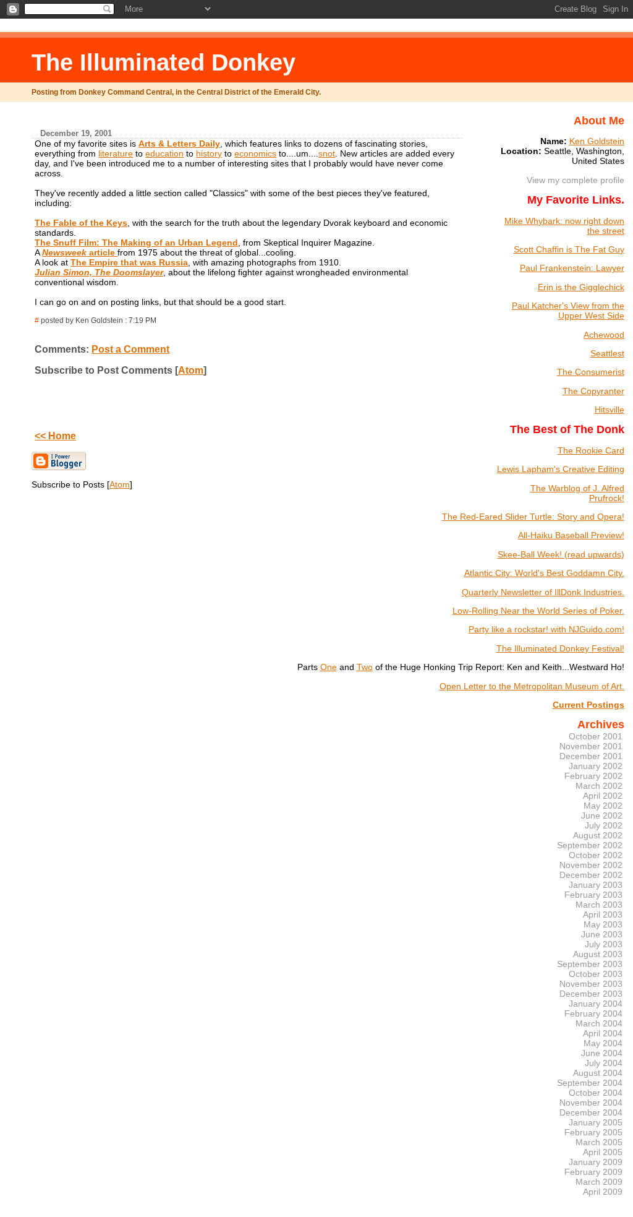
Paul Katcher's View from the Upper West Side (568, 310)
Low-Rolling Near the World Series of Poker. (538, 611)
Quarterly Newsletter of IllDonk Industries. (543, 592)
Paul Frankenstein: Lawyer (572, 268)
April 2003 (602, 914)
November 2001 (590, 746)
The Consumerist (590, 372)
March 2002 (599, 786)
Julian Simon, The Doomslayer (99, 272)
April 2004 (602, 1033)
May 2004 (603, 1043)
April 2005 (602, 1152)
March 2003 (599, 905)
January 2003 (595, 885)
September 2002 (589, 845)
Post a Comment (130, 349)
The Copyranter (593, 391)
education (164, 153)
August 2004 (597, 1073)
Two (365, 667)
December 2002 (590, 875)
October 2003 (595, 974)
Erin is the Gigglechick (581, 287)
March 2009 (599, 1182)
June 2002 (601, 815)
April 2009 (602, 1192)
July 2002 (603, 825)
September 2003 (589, 964)
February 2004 (593, 1013)
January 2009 (595, 1162)
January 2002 (595, 766)
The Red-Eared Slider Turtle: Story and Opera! (533, 517)
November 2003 (590, 984)
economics (255, 153)
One (328, 667)
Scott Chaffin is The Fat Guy (569, 249)
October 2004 (595, 1093)
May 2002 (603, 806)
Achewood (604, 335)
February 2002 (593, 776)
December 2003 (590, 994)
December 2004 (590, 1112)
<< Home (55, 436)
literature (115, 153)
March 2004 (599, 1023)
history (209, 153)
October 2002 (595, 855)
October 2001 (595, 736)
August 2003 (597, 954)
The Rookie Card (591, 450)
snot (326, 153)
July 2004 (603, 1063)
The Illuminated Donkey (163, 62)
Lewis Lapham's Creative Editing (560, 469)
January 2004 (595, 1003)
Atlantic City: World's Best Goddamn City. (544, 573)
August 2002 (597, 835)
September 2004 (589, 1083)
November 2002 (590, 865)
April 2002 (602, 796)
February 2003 (593, 895)
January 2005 (595, 1122)
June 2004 (601, 1053)
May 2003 (603, 924)
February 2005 (593, 1132)
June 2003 (601, 934)
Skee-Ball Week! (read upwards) (561, 554)
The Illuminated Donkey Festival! (560, 648)
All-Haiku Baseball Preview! (571, 535)
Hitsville (609, 410)
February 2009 (593, 1172)
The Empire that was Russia (129, 262)
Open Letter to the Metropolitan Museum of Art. (532, 686)
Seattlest (607, 353)
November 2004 (590, 1102)
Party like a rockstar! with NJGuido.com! (546, 629)
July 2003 (603, 944)
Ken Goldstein (596, 141)
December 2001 (590, 756)
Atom (190, 370)
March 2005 (599, 1142)
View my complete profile (575, 180)
